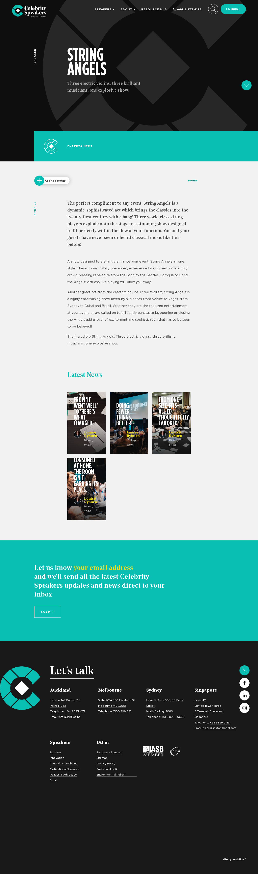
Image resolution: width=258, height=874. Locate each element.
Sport (53, 780)
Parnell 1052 (58, 705)
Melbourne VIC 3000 (112, 705)
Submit (47, 611)
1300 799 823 (122, 711)
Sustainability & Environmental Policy (111, 772)
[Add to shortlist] (39, 181)
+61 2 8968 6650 (173, 716)
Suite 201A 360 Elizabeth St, (117, 700)
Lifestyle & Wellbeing (64, 763)
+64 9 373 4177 (189, 9)
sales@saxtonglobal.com (219, 727)
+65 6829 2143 (220, 722)
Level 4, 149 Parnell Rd (65, 700)
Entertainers (79, 146)
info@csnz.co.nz (69, 716)
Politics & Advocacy (63, 774)
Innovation (57, 757)
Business (55, 752)
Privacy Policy (106, 763)
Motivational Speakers (64, 769)
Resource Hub (154, 9)
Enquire (233, 8)
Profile (193, 180)
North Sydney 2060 (159, 711)
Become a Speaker (109, 752)
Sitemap (102, 757)
